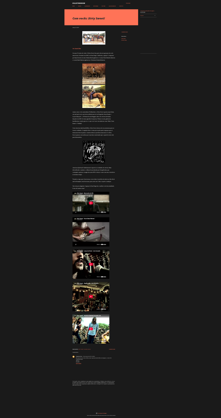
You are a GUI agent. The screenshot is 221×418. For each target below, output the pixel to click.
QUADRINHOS (87, 6)
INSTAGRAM (95, 6)
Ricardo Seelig (124, 40)
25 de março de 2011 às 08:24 (89, 356)
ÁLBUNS (79, 6)
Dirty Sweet (123, 38)
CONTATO (121, 6)
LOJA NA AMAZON (112, 6)
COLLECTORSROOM (78, 3)
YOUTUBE (103, 6)
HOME (73, 6)
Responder (78, 363)
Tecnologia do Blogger (102, 413)
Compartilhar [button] (124, 32)
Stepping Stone (79, 356)
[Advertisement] (92, 395)
